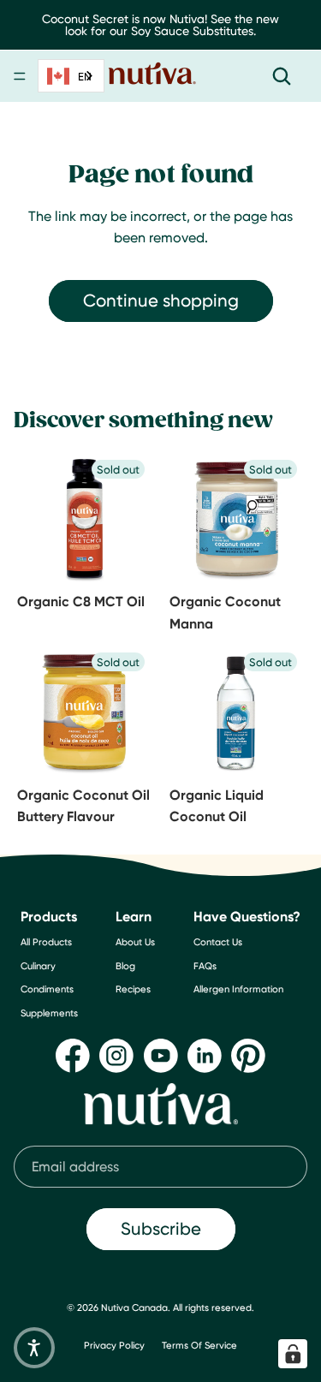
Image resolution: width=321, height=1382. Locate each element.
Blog (125, 966)
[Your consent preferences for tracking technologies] (292, 1353)
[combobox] (71, 75)
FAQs (205, 966)
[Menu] (19, 76)
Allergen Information (238, 989)
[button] (34, 1347)
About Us (135, 942)
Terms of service (199, 1345)
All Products (46, 942)
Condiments (47, 989)
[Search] (281, 76)
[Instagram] (116, 1056)
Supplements (49, 1013)
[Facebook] (73, 1056)
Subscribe (161, 1228)
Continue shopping (161, 300)
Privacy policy (114, 1345)
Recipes (133, 989)
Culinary (38, 966)
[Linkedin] (204, 1056)
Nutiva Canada (134, 1307)
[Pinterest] (248, 1056)
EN (85, 76)
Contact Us (217, 942)
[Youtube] (161, 1056)
